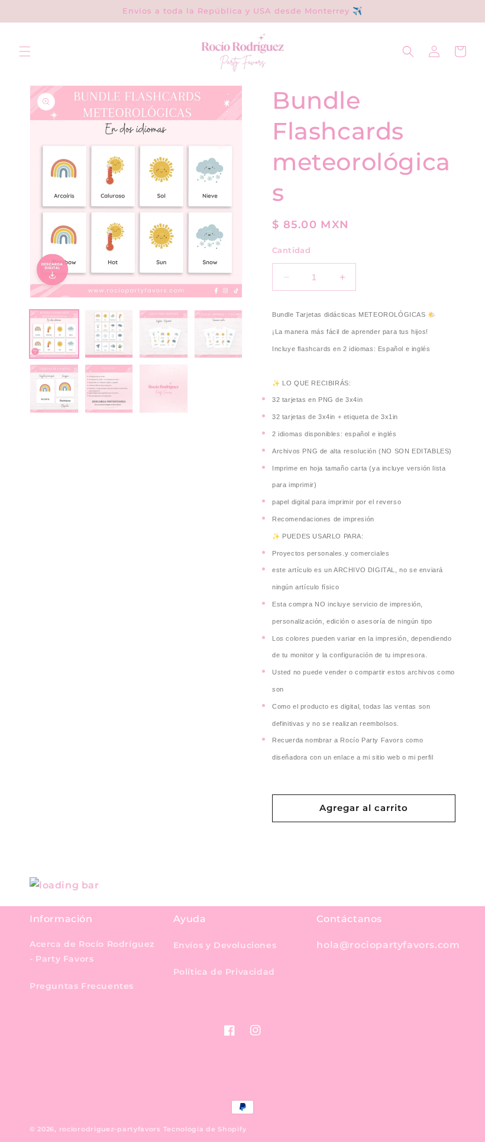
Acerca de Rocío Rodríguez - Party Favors (92, 951)
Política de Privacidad (224, 971)
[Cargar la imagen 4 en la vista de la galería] (218, 334)
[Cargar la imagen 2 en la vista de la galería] (109, 334)
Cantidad (291, 250)
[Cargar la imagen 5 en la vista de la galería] (54, 388)
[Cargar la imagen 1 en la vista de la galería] (54, 334)
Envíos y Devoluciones (225, 945)
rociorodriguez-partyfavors (110, 1129)
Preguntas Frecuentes (82, 986)
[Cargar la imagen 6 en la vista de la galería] (109, 388)
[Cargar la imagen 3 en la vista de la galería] (163, 334)
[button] (25, 51)
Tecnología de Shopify (205, 1129)
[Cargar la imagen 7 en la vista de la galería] (163, 388)
